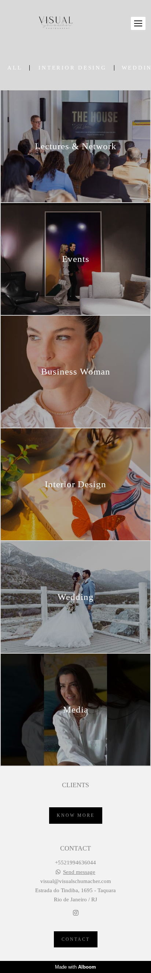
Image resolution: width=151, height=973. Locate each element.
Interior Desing (72, 68)
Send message (79, 872)
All (14, 68)
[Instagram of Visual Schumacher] (75, 913)
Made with (75, 967)
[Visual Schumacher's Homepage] (56, 23)
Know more (76, 815)
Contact (76, 939)
